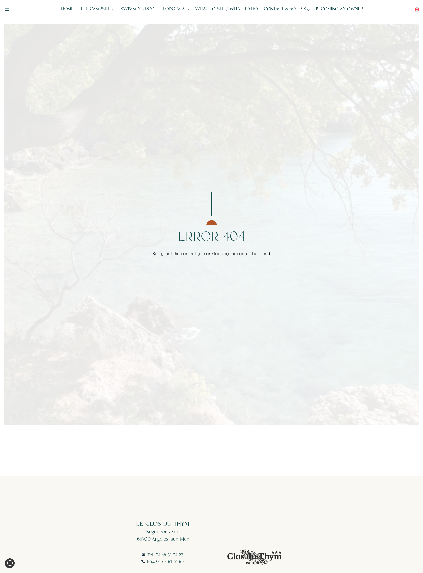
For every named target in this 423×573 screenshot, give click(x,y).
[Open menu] (7, 10)
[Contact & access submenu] (308, 9)
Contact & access (285, 9)
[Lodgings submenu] (188, 9)
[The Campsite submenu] (113, 9)
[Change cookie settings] (10, 563)
